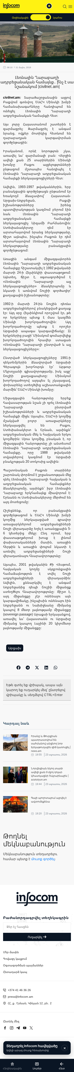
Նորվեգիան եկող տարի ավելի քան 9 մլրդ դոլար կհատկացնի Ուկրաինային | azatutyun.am (50, 774)
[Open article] (15, 742)
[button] (18, 667)
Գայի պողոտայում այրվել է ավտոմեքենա (49, 799)
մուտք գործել (42, 859)
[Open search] (65, 6)
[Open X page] (31, 1028)
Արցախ (14, 648)
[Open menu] (70, 6)
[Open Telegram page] (18, 1028)
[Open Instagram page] (11, 1028)
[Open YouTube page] (25, 1028)
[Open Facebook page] (5, 1028)
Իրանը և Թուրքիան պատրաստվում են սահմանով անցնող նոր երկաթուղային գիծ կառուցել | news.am (51, 743)
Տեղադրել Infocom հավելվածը (32, 1048)
